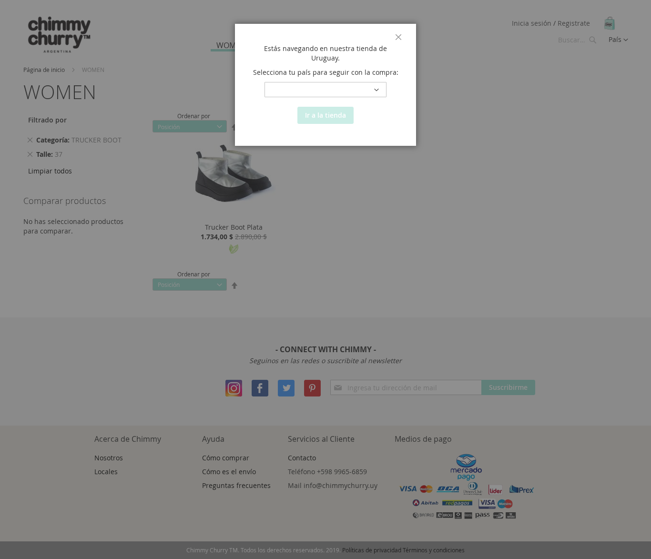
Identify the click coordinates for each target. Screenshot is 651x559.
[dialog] (325, 279)
